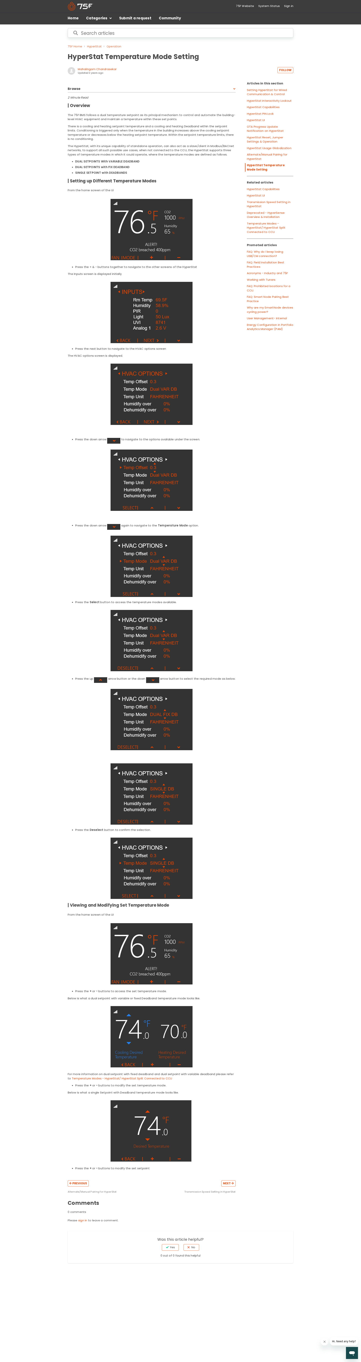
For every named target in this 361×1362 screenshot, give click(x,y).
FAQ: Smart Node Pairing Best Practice (268, 299)
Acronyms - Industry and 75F (267, 273)
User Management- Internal (267, 318)
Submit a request (135, 18)
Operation (114, 46)
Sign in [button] (288, 6)
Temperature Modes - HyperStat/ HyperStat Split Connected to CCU (122, 1078)
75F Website (245, 6)
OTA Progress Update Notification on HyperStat (265, 129)
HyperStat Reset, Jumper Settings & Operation (265, 139)
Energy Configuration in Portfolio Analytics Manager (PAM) (270, 327)
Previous (79, 1183)
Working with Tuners (261, 280)
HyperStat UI (256, 120)
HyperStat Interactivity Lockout (269, 101)
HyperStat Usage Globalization (269, 148)
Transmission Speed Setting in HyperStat (268, 204)
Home (73, 18)
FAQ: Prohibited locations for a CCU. (268, 288)
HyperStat (94, 46)
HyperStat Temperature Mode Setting (266, 167)
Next (227, 1183)
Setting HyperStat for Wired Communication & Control (267, 92)
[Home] (80, 6)
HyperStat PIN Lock (260, 114)
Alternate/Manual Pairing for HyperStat (267, 156)
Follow (285, 70)
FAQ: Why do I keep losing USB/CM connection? (265, 254)
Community (170, 18)
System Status (269, 6)
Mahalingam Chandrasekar (97, 69)
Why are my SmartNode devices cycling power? (270, 310)
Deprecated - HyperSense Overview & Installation (266, 215)
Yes (172, 1247)
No (193, 1247)
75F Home (75, 46)
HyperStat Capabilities (263, 107)
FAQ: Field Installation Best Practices (265, 264)
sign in (82, 1220)
